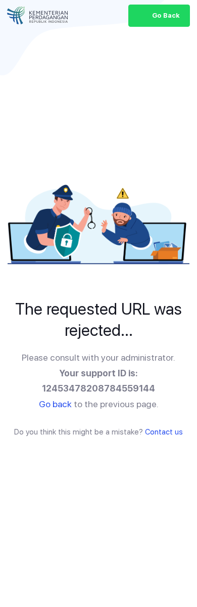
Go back (55, 404)
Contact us (164, 432)
